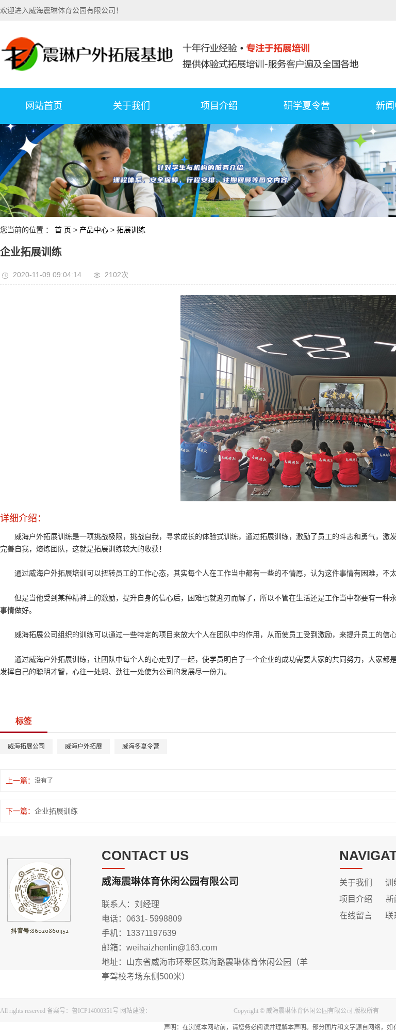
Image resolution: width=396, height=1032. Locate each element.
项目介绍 (219, 106)
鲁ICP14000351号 (95, 1010)
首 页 (63, 230)
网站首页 (43, 106)
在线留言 (355, 915)
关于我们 (131, 106)
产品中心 (93, 230)
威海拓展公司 (26, 746)
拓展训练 (131, 230)
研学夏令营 (307, 106)
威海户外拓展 (83, 746)
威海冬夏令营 (140, 746)
